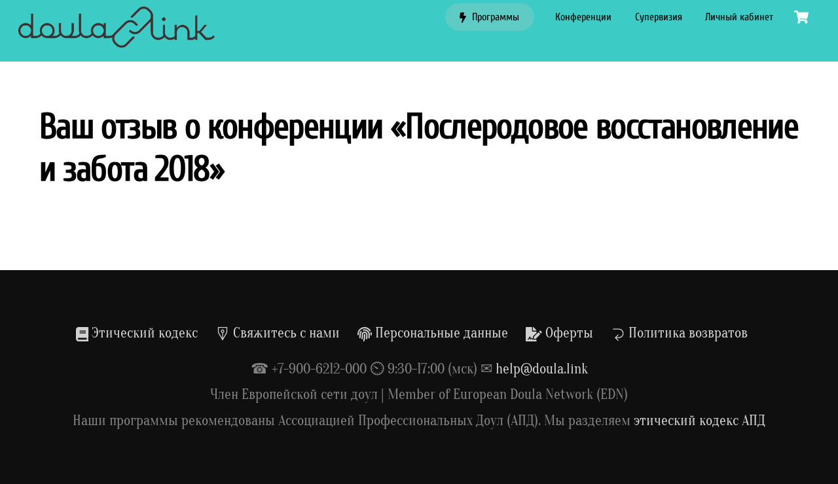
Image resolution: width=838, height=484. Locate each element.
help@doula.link (542, 368)
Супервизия (658, 17)
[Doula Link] (116, 41)
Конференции (583, 17)
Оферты (567, 332)
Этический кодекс (143, 332)
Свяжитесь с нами (285, 332)
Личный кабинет (739, 17)
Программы (494, 17)
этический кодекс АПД (699, 420)
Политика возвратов (686, 332)
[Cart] (801, 17)
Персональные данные (440, 332)
